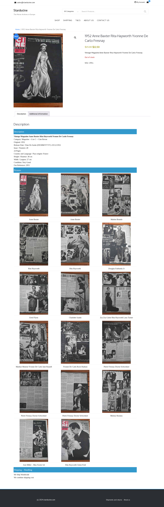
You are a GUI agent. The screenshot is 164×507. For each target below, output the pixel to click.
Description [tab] (21, 114)
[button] (75, 37)
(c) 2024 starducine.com (46, 500)
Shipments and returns (114, 500)
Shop (57, 20)
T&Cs (78, 20)
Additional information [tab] (38, 114)
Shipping (67, 20)
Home (17, 29)
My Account (141, 2)
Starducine (20, 10)
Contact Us (103, 20)
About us (89, 20)
